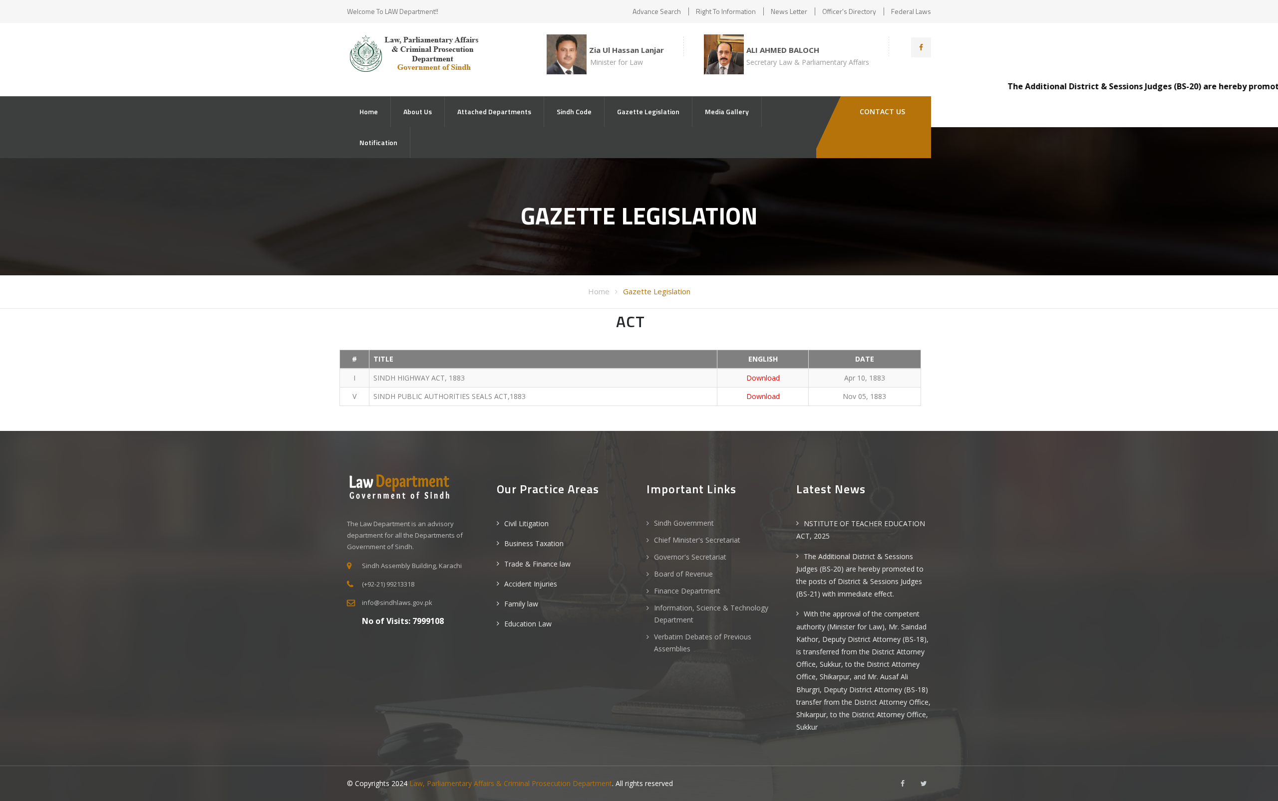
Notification (378, 142)
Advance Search (657, 11)
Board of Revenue (683, 574)
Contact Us (881, 111)
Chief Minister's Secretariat (697, 540)
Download (763, 378)
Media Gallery (727, 111)
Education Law (528, 623)
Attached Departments (494, 111)
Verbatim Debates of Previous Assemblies (702, 642)
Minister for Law (616, 62)
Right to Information (726, 11)
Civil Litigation (526, 523)
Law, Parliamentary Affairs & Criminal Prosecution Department (510, 783)
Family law (521, 603)
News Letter (789, 11)
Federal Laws (911, 11)
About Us (417, 111)
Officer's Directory (849, 11)
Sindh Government (684, 523)
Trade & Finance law (537, 564)
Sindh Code (574, 111)
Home (368, 111)
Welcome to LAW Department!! (392, 11)
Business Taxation (534, 543)
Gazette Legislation (648, 111)
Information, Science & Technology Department (711, 613)
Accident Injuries (530, 584)
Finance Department (687, 591)
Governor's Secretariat (690, 557)
